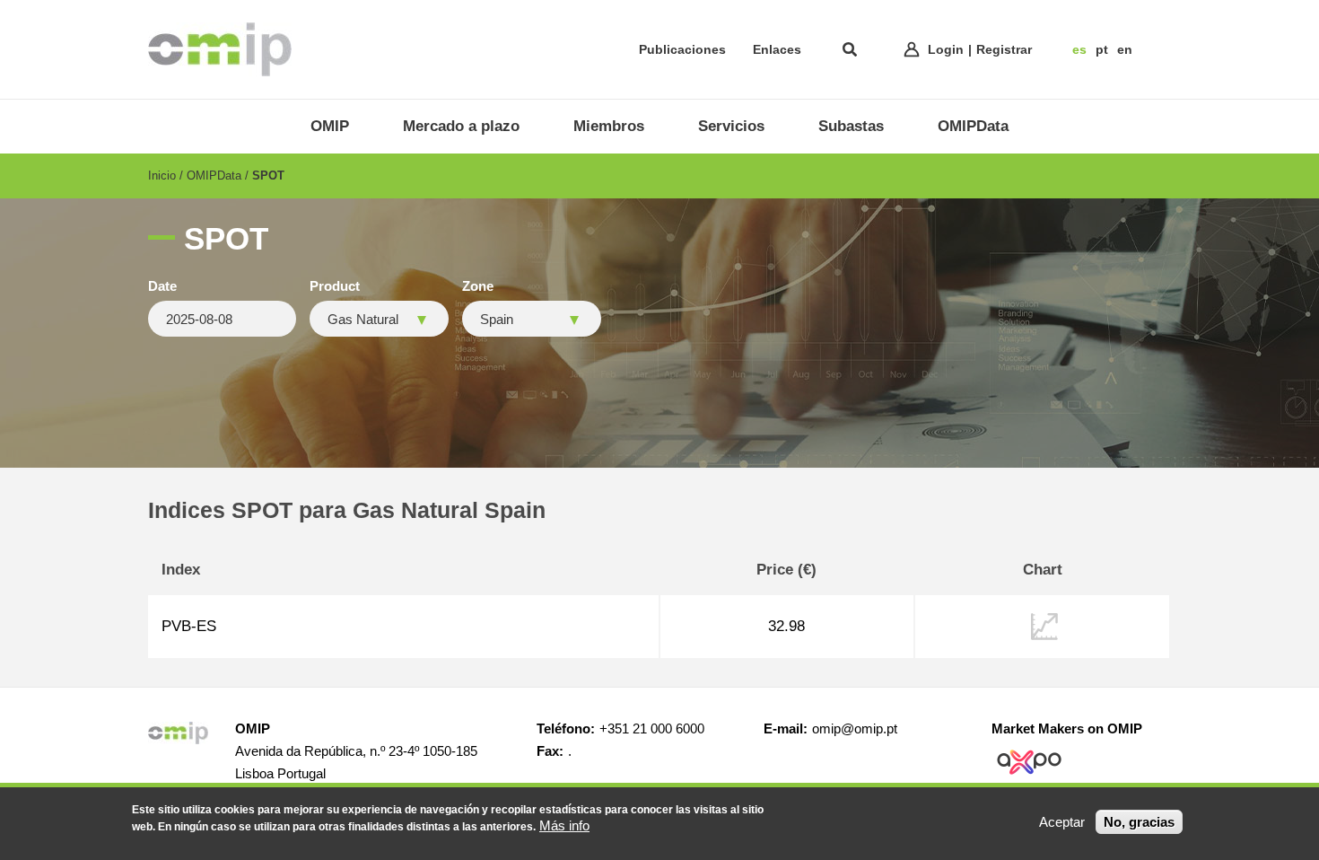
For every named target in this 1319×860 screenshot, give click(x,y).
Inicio (162, 175)
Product (335, 286)
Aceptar (1062, 821)
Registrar (1004, 49)
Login (946, 49)
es (1079, 49)
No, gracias (1139, 821)
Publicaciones (682, 49)
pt (1102, 49)
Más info (564, 825)
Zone (478, 286)
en (1124, 49)
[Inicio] (220, 49)
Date (162, 286)
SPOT (268, 175)
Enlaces (777, 49)
